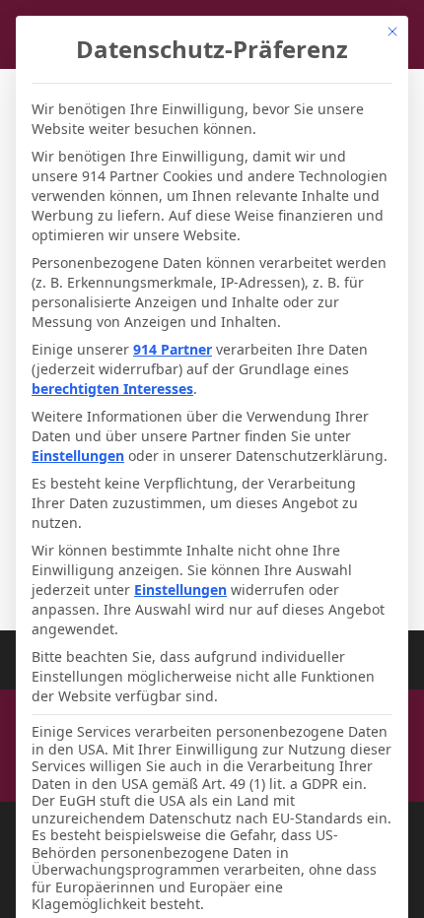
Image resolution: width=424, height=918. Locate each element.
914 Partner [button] (172, 349)
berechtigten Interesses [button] (112, 388)
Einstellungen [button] (78, 455)
